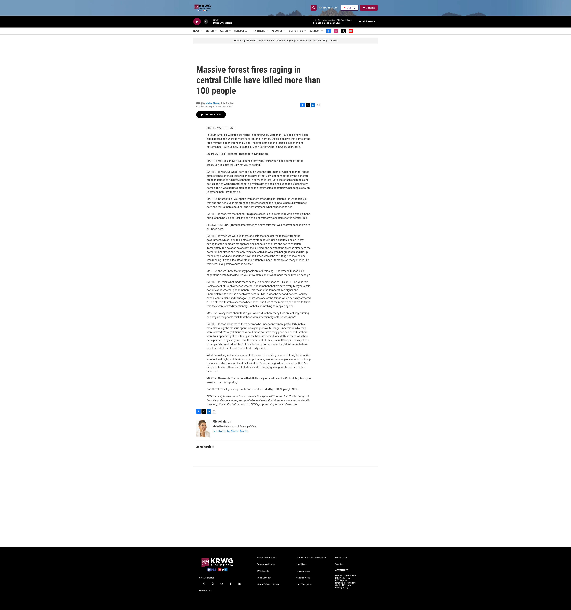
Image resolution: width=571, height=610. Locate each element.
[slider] (210, 21)
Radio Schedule (264, 578)
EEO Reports (341, 580)
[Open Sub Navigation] (202, 31)
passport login (328, 8)
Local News (301, 564)
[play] (197, 21)
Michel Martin (212, 103)
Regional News (303, 571)
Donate (370, 7)
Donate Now (341, 558)
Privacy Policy (341, 588)
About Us (277, 31)
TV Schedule (263, 571)
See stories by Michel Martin (230, 431)
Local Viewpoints (304, 584)
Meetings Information (345, 576)
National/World (303, 578)
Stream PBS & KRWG (266, 558)
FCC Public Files (342, 578)
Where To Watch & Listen (268, 584)
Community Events (266, 564)
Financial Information (345, 583)
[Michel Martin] (203, 428)
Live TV (350, 8)
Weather (339, 564)
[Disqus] (285, 507)
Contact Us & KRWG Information (311, 558)
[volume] (205, 21)
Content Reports (343, 585)
